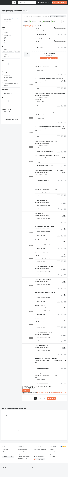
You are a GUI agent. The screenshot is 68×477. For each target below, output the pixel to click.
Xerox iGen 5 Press (40, 187)
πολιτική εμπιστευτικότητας (42, 392)
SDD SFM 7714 (39, 213)
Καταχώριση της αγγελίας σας (49, 58)
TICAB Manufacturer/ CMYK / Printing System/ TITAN (48, 112)
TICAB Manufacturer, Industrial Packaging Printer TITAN (49, 78)
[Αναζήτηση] (19, 2)
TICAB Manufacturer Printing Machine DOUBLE (47, 155)
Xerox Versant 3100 (40, 305)
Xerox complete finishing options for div (45, 292)
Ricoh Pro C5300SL (40, 319)
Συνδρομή (26, 390)
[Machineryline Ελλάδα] (5, 2)
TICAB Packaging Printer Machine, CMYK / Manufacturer (49, 170)
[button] (62, 34)
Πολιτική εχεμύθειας (22, 451)
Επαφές (3, 454)
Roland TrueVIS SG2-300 (41, 200)
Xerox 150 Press (39, 25)
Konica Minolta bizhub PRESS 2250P (44, 226)
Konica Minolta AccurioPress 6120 (43, 332)
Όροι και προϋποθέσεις (22, 449)
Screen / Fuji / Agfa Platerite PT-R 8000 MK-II (46, 358)
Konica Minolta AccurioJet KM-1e (43, 38)
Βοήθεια (3, 451)
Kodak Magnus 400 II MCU (41, 373)
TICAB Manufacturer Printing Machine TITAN (46, 141)
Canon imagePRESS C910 (41, 253)
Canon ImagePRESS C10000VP (43, 279)
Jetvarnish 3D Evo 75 (40, 64)
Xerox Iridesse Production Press (43, 239)
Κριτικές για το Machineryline (24, 456)
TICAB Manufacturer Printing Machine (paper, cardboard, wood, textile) (17, 435)
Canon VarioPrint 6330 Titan (42, 345)
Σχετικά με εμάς (5, 449)
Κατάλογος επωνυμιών (22, 458)
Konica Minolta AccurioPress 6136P (44, 266)
